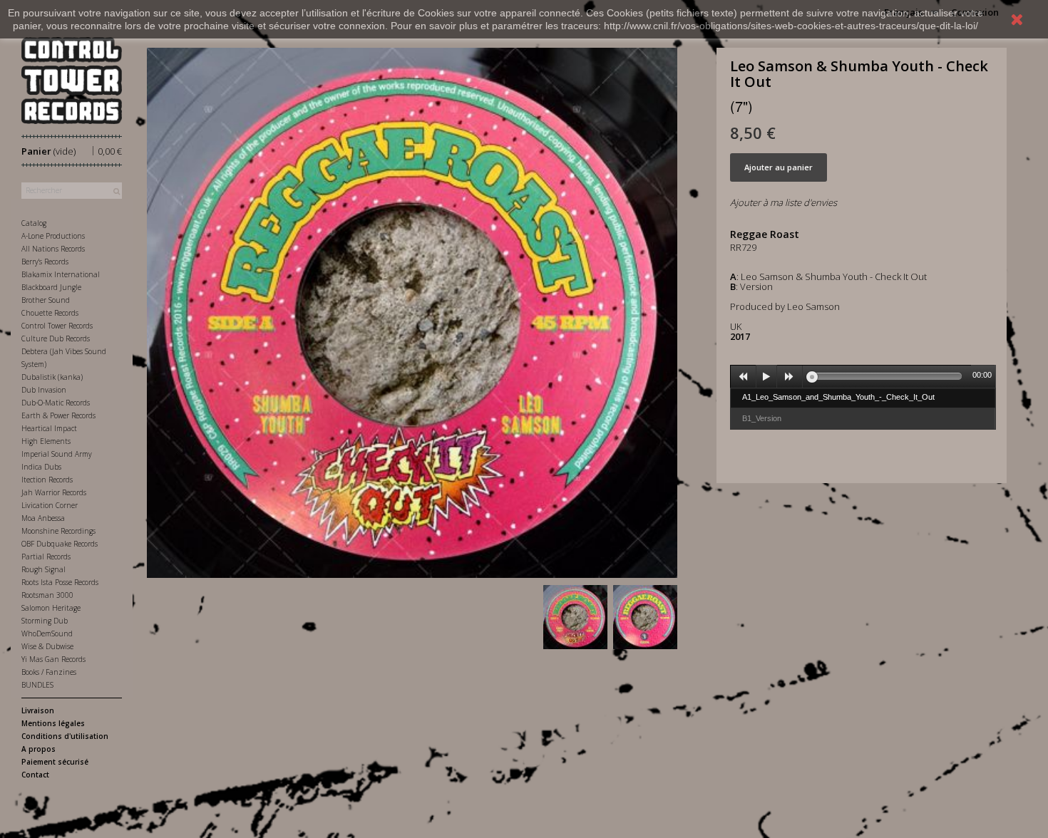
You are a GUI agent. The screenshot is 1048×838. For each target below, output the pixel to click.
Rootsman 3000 (47, 595)
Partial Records (46, 557)
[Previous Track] (743, 377)
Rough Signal (43, 569)
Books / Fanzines (48, 672)
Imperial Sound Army (56, 454)
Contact (35, 775)
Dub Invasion (43, 390)
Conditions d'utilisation (64, 736)
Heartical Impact (49, 428)
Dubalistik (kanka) (52, 377)
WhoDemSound (47, 633)
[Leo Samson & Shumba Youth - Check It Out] (575, 617)
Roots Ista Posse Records (59, 582)
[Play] (766, 377)
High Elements (46, 441)
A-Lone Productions (53, 236)
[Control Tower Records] (71, 80)
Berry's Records (44, 262)
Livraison (37, 710)
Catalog (33, 223)
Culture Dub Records (55, 338)
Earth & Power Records (58, 415)
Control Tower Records (57, 326)
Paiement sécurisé (54, 762)
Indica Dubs (41, 467)
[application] (863, 376)
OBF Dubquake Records (59, 544)
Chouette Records (49, 313)
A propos (38, 749)
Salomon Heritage (51, 608)
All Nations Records (53, 249)
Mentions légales (53, 723)
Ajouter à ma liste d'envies (783, 202)
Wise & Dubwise (47, 646)
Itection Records (47, 480)
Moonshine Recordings (58, 531)
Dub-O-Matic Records (55, 403)
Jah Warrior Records (53, 492)
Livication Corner (49, 505)
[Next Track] (790, 377)
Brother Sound (45, 300)
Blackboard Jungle (51, 287)
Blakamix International (60, 274)
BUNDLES (37, 685)
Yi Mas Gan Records (53, 659)
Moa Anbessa (43, 518)
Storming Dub (44, 621)
